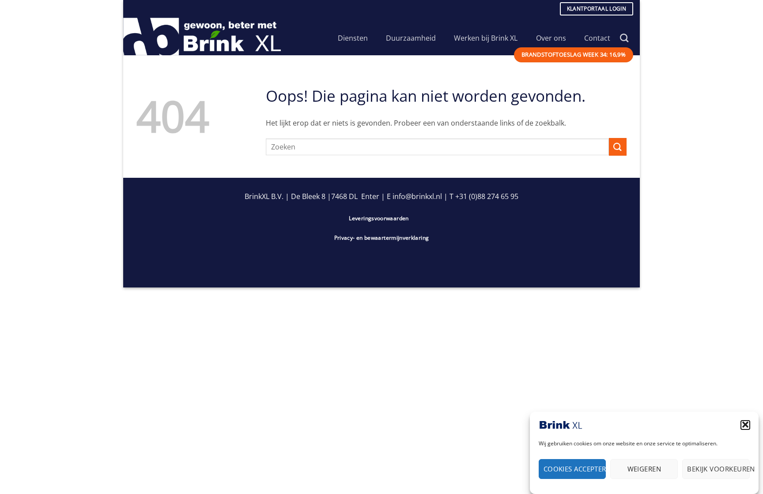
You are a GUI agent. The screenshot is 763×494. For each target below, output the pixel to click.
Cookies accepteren (575, 468)
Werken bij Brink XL (485, 38)
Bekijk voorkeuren (718, 468)
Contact (597, 38)
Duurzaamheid (411, 38)
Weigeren (644, 468)
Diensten (353, 38)
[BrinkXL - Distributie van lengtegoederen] (206, 36)
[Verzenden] (618, 146)
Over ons (551, 38)
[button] (745, 424)
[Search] (624, 37)
